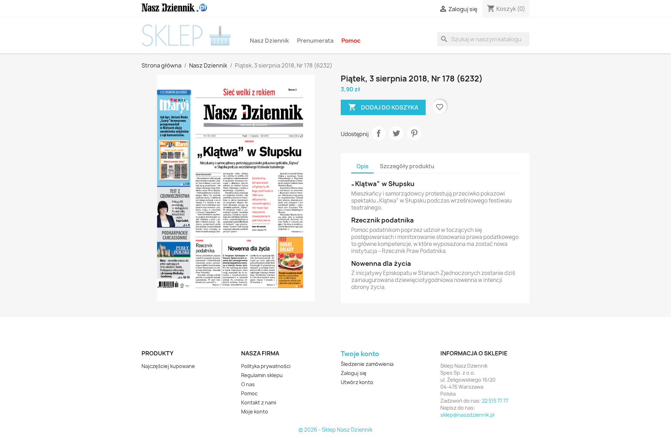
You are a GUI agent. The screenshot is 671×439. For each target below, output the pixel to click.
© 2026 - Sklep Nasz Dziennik (335, 429)
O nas (248, 384)
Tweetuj (396, 133)
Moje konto (254, 411)
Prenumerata (315, 40)
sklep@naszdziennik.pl (467, 414)
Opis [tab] (362, 166)
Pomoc (350, 40)
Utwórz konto (357, 382)
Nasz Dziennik (269, 40)
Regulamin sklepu (262, 375)
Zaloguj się (354, 373)
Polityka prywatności (265, 366)
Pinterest (414, 133)
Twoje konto (360, 353)
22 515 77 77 (495, 400)
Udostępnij (378, 133)
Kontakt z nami (258, 402)
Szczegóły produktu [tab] (407, 166)
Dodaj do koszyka (383, 107)
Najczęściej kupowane (168, 366)
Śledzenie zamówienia (367, 364)
